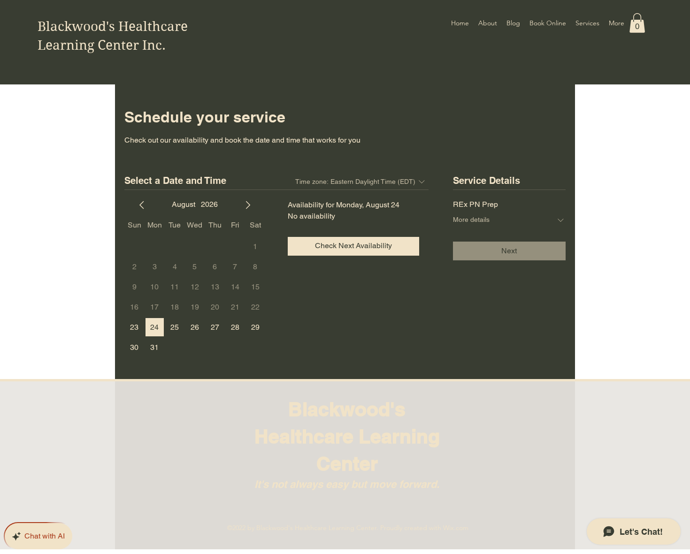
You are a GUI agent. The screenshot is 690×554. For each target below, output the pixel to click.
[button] (637, 23)
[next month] (247, 205)
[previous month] (141, 205)
